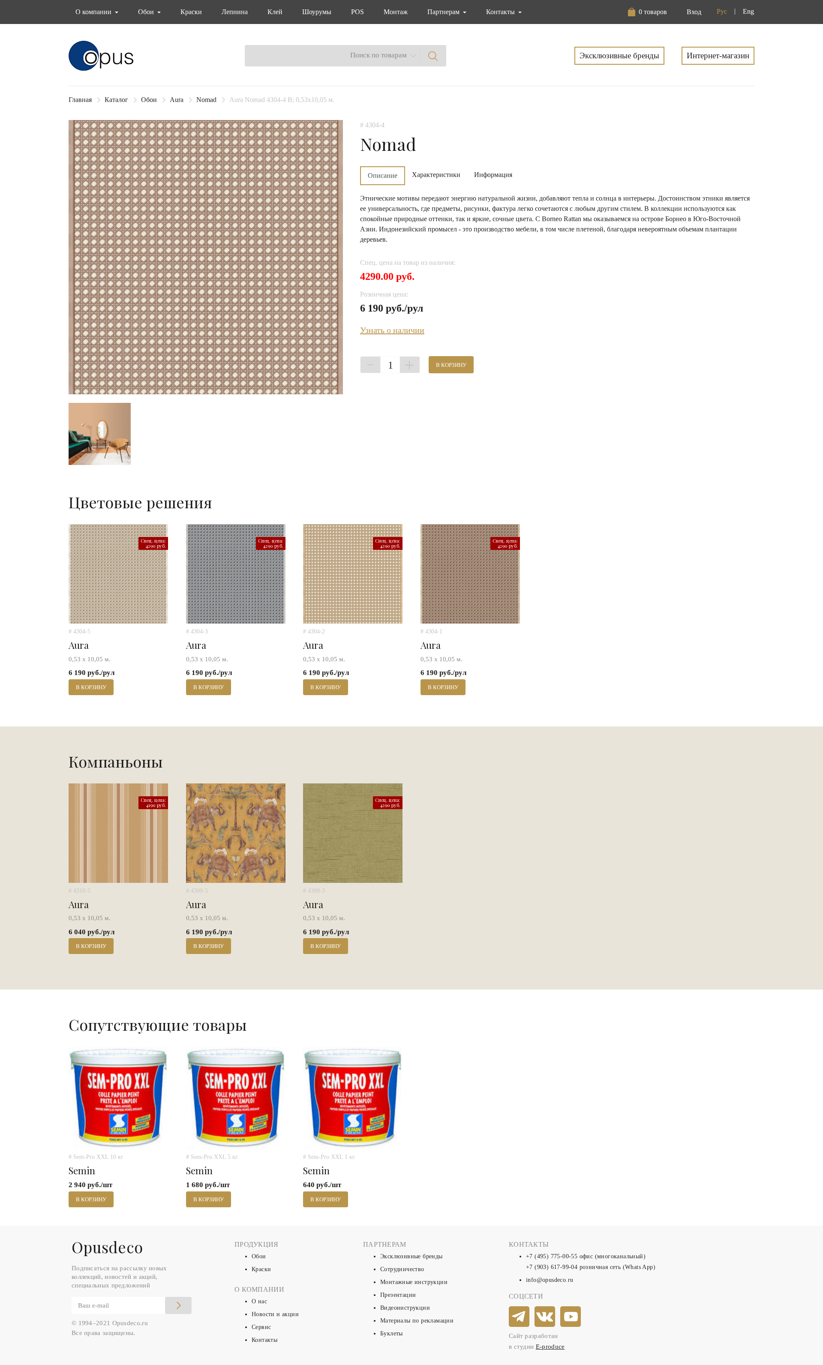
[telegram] (519, 1317)
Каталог (116, 99)
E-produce (550, 1346)
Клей (274, 11)
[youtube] (571, 1317)
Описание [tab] (382, 175)
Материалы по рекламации (417, 1320)
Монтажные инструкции (414, 1282)
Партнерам (444, 11)
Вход (694, 11)
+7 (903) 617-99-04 (551, 1267)
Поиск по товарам (378, 55)
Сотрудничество (402, 1269)
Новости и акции (275, 1314)
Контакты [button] (501, 11)
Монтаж (396, 11)
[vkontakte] (545, 1317)
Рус (722, 11)
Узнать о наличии (392, 330)
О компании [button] (94, 11)
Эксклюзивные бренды (619, 55)
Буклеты (391, 1333)
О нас (259, 1301)
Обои (149, 99)
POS (357, 11)
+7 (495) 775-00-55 (551, 1256)
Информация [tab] (493, 174)
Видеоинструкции (405, 1308)
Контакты (264, 1340)
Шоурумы (316, 11)
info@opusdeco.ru (549, 1280)
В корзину (451, 365)
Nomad (206, 99)
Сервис (261, 1327)
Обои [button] (147, 11)
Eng (748, 11)
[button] (649, 12)
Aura (176, 99)
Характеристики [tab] (436, 174)
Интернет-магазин (718, 55)
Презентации (398, 1295)
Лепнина (235, 11)
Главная (80, 99)
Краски (191, 11)
